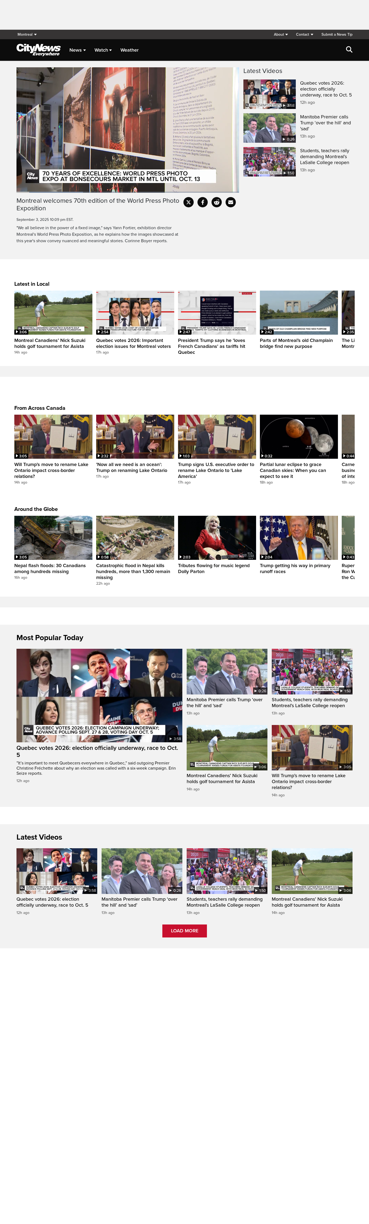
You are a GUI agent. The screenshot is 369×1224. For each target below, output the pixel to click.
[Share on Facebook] (202, 202)
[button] (281, 34)
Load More (184, 931)
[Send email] (231, 202)
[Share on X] (188, 202)
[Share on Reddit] (217, 202)
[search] (349, 50)
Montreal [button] (25, 34)
